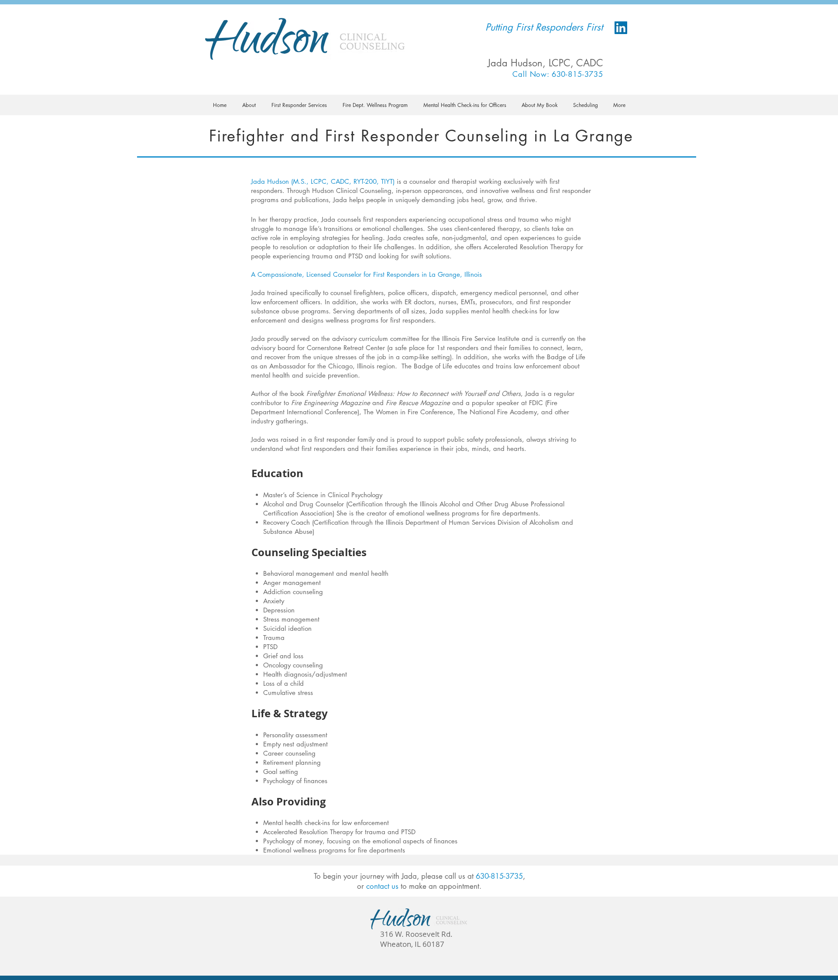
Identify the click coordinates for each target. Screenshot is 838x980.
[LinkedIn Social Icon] (621, 27)
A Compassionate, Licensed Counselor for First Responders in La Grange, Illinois (366, 274)
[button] (249, 105)
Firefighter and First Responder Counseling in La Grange (421, 136)
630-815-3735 (499, 876)
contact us (382, 886)
